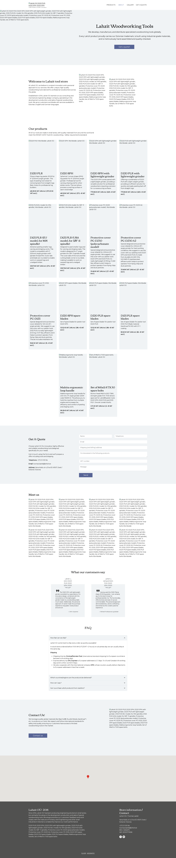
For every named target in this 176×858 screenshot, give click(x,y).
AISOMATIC (91, 853)
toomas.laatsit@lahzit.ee (42, 464)
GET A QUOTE (141, 5)
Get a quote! (124, 47)
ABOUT (121, 5)
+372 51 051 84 (42, 460)
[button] (43, 512)
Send (85, 475)
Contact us (38, 735)
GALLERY (130, 5)
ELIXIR (83, 853)
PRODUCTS (111, 5)
